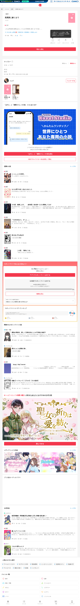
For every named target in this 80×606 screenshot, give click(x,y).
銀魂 (26, 568)
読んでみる (40, 444)
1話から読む (40, 49)
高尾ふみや (33, 32)
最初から (64, 63)
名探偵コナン (59, 564)
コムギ (6, 20)
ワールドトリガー (8, 564)
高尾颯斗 (27, 32)
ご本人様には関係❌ (11, 32)
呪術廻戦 (33, 564)
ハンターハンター (46, 564)
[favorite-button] (53, 40)
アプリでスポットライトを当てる (40, 275)
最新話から (73, 63)
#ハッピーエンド (10, 395)
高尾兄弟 (20, 32)
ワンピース (6, 568)
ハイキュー (34, 568)
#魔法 (23, 395)
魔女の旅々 (17, 568)
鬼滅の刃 (70, 564)
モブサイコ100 (22, 564)
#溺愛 (18, 395)
